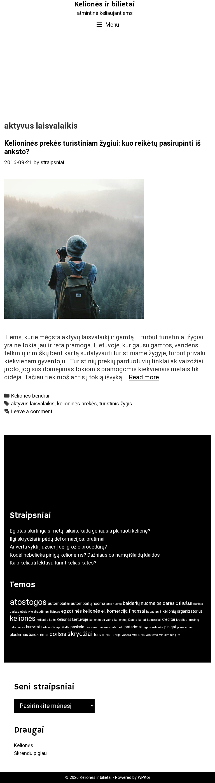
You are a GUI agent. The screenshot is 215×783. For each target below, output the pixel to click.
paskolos (91, 627)
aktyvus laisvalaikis (33, 404)
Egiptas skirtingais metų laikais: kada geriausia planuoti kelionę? (80, 531)
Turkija (116, 635)
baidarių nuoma (139, 603)
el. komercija (114, 611)
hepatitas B (154, 612)
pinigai (170, 627)
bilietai (184, 603)
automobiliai (59, 603)
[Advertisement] (107, 74)
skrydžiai (80, 633)
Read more (144, 377)
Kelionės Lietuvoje (72, 619)
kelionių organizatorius (183, 611)
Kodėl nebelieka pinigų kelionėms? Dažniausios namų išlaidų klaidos (85, 555)
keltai (142, 620)
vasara (126, 635)
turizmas (102, 634)
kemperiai (154, 620)
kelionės (23, 618)
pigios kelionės (153, 627)
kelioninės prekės (77, 404)
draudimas (41, 612)
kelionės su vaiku (101, 620)
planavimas (185, 627)
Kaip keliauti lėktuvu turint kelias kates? (53, 563)
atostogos (28, 602)
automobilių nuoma (88, 603)
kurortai (33, 627)
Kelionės (23, 745)
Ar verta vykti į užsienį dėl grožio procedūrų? (58, 547)
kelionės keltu (46, 620)
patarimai (133, 627)
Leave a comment (31, 411)
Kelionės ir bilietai (105, 4)
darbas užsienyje (21, 612)
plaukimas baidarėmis (29, 634)
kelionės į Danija (125, 620)
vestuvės (152, 635)
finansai (137, 611)
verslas (138, 634)
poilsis (58, 634)
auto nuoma (114, 604)
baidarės (165, 603)
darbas (198, 604)
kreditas (181, 620)
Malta (65, 627)
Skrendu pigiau (30, 753)
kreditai (168, 619)
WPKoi (144, 777)
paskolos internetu (111, 627)
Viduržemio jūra (169, 635)
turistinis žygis (115, 404)
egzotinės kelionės (80, 611)
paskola (77, 627)
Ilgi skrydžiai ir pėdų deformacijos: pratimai (57, 539)
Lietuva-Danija (50, 627)
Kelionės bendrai (30, 396)
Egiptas (55, 612)
